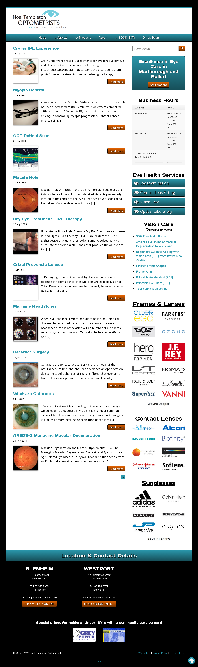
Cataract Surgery (31, 352)
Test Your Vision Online (151, 288)
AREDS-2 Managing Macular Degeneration (56, 435)
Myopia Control (28, 90)
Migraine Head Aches (35, 306)
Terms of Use (177, 652)
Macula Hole (25, 177)
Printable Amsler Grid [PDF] (154, 277)
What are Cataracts (33, 393)
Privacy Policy (160, 652)
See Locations (158, 85)
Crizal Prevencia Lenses (38, 264)
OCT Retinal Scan (31, 135)
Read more (116, 81)
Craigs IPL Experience (36, 48)
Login (99, 662)
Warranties (144, 652)
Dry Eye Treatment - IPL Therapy (47, 219)
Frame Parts (144, 271)
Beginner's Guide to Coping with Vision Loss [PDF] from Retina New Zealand (159, 256)
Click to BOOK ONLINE (39, 604)
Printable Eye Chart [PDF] (153, 283)
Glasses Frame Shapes (151, 266)
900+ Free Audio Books (151, 236)
